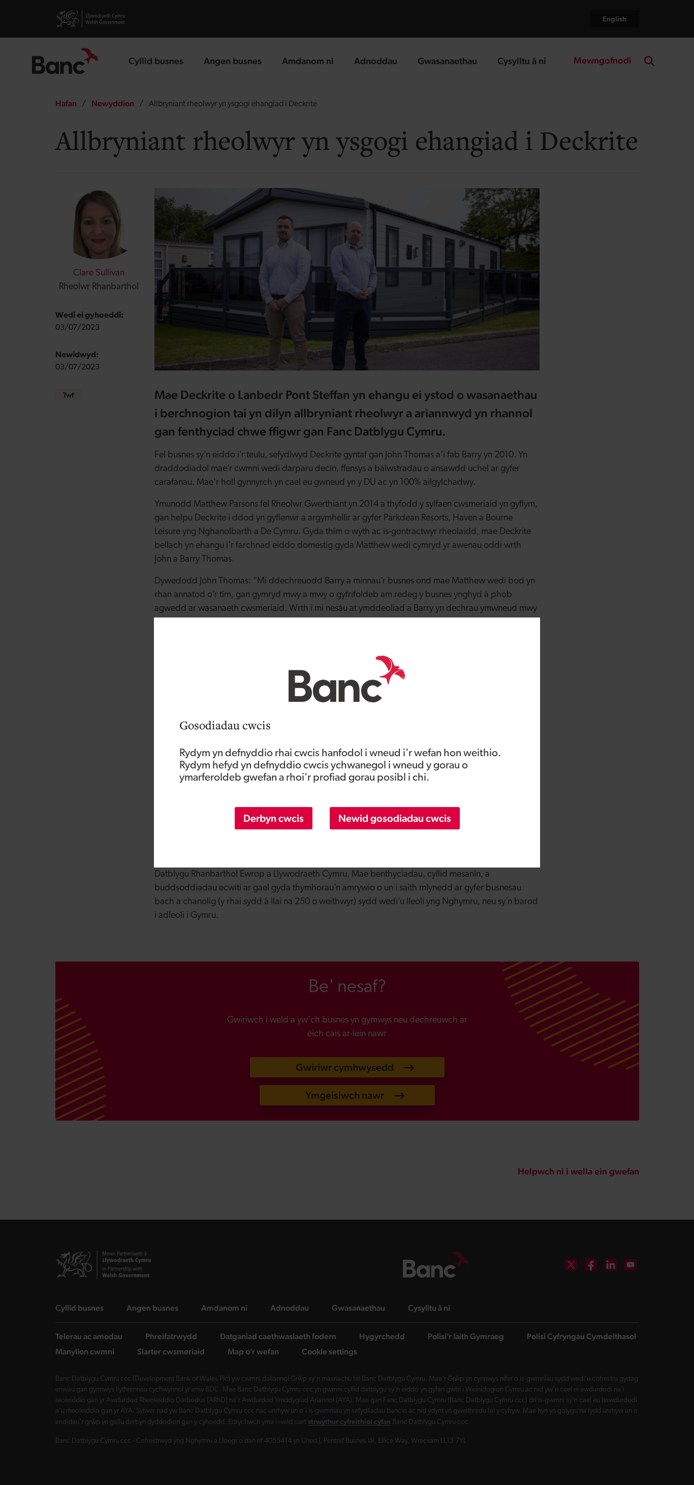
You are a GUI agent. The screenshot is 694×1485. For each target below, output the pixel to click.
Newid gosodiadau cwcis (394, 818)
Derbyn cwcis (273, 818)
